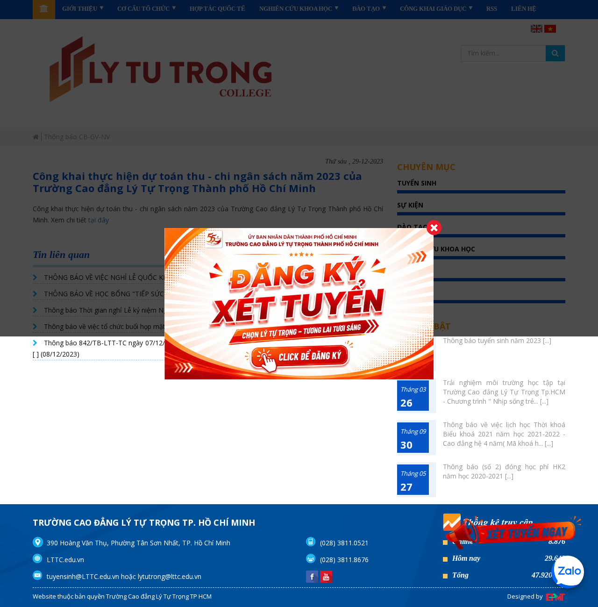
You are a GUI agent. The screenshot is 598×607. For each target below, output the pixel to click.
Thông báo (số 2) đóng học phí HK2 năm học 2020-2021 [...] (504, 471)
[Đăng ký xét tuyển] (514, 533)
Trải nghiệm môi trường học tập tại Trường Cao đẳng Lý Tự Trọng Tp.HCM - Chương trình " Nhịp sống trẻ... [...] (504, 392)
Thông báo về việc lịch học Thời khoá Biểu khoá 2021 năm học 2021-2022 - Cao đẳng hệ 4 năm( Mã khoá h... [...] (504, 434)
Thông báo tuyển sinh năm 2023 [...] (497, 340)
